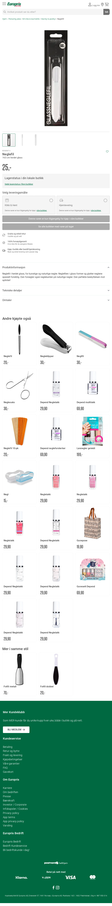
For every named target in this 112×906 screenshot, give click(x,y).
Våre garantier (11, 763)
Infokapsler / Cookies (15, 808)
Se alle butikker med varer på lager (56, 226)
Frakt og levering (12, 755)
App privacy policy (13, 821)
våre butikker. (42, 211)
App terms (9, 817)
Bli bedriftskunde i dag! (16, 849)
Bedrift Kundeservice (15, 845)
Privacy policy (11, 813)
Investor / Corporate (15, 804)
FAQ (5, 767)
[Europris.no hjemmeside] (14, 4)
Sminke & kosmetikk (31, 19)
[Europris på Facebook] (53, 888)
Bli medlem (14, 729)
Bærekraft (9, 800)
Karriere (7, 787)
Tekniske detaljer (12, 290)
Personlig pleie (15, 19)
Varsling (8, 825)
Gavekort (8, 771)
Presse (7, 796)
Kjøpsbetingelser (12, 759)
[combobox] (56, 12)
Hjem (4, 19)
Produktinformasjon (13, 267)
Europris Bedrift (12, 841)
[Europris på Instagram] (57, 888)
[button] (22, 140)
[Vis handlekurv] (107, 4)
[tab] (56, 267)
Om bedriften (10, 792)
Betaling (8, 746)
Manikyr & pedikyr (48, 19)
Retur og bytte (11, 750)
